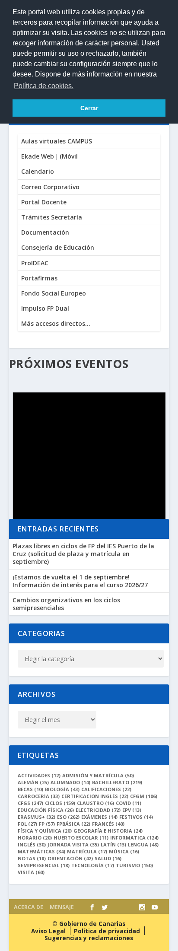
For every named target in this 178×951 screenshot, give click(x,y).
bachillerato (117, 782)
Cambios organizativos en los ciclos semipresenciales (66, 604)
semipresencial (44, 865)
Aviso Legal (48, 931)
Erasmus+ (36, 817)
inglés (32, 844)
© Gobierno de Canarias (88, 924)
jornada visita (73, 844)
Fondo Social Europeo (53, 293)
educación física (46, 810)
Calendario (37, 171)
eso (68, 817)
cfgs (30, 803)
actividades (39, 775)
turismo (134, 865)
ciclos (60, 803)
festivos (136, 817)
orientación (70, 858)
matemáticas (41, 851)
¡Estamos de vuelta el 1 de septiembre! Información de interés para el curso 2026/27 (80, 581)
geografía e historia (108, 830)
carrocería (39, 796)
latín (113, 844)
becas (30, 789)
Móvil (69, 156)
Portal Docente (44, 202)
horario (35, 837)
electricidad (98, 810)
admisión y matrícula (98, 775)
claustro (95, 803)
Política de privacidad (107, 931)
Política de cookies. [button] (43, 85)
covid (128, 803)
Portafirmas (39, 278)
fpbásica (73, 824)
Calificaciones (106, 789)
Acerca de (28, 907)
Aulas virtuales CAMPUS (56, 141)
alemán (33, 782)
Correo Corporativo (50, 187)
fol (27, 824)
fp (47, 824)
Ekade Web (37, 156)
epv (131, 810)
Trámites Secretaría (51, 217)
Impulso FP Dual (45, 308)
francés (108, 824)
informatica (134, 837)
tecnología (92, 865)
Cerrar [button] (89, 108)
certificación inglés (94, 796)
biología (62, 789)
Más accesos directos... (55, 323)
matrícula (87, 851)
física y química (45, 830)
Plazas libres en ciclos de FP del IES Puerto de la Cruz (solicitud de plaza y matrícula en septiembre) (83, 554)
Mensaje (62, 907)
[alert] (89, 468)
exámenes (99, 817)
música (124, 851)
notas (32, 858)
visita (31, 872)
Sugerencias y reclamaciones (88, 938)
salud (108, 858)
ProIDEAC (34, 263)
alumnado (70, 782)
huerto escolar (81, 837)
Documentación (45, 232)
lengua (143, 844)
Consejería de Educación (57, 247)
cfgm (143, 796)
